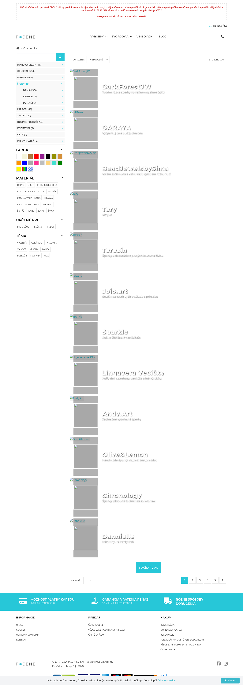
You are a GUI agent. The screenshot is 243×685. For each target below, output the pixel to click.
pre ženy (37, 226)
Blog (162, 36)
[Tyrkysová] (54, 162)
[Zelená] (59, 162)
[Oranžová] (18, 162)
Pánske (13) (30, 96)
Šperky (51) (23, 83)
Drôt (31, 184)
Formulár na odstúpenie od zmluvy (182, 639)
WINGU (81, 666)
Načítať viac (148, 567)
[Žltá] (18, 169)
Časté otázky (96, 634)
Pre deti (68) (24, 109)
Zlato (41, 210)
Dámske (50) (30, 90)
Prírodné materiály (28, 204)
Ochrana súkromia (27, 634)
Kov (19, 191)
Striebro (48, 204)
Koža (41, 191)
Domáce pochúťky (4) (30, 121)
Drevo (20, 184)
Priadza (48, 197)
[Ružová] (36, 162)
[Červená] (36, 156)
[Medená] (59, 156)
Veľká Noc (36, 242)
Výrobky (97, 36)
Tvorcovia (120, 36)
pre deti (50, 226)
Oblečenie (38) (26, 70)
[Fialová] (42, 156)
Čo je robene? (96, 624)
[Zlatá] (48, 162)
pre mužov (23, 226)
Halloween (52, 242)
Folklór (22, 255)
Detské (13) (29, 102)
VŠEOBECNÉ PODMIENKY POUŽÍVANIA (180, 644)
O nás (19, 624)
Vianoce (21, 249)
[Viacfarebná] (24, 169)
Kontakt (21, 639)
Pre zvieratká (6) (27, 140)
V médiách (144, 36)
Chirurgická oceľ (47, 184)
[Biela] (18, 156)
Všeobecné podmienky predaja (106, 629)
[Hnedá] (30, 156)
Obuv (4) (22, 134)
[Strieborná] (42, 162)
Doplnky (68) (25, 77)
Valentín (22, 242)
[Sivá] (30, 162)
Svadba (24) (24, 115)
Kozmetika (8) (25, 128)
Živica (51, 210)
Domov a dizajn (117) (29, 64)
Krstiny (34, 249)
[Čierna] (48, 156)
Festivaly (35, 255)
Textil (31, 210)
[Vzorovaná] (30, 169)
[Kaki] (54, 156)
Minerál (51, 191)
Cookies (21, 629)
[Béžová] (24, 156)
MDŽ (46, 255)
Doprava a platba (171, 629)
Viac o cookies (167, 680)
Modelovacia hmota (28, 197)
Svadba (46, 249)
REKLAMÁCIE (167, 634)
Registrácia (167, 624)
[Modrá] (24, 162)
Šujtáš (20, 210)
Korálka (30, 191)
